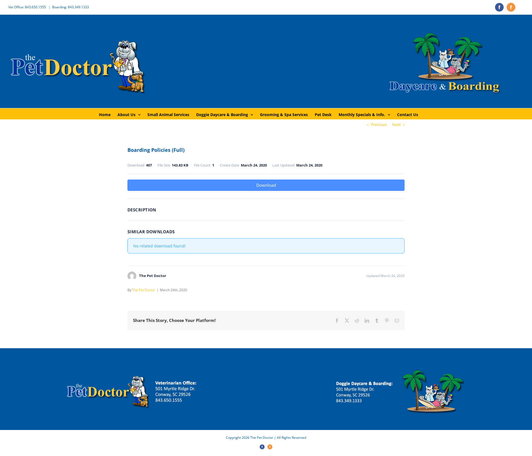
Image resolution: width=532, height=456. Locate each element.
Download (266, 185)
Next (396, 124)
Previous (379, 124)
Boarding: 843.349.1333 (70, 7)
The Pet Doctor (143, 290)
